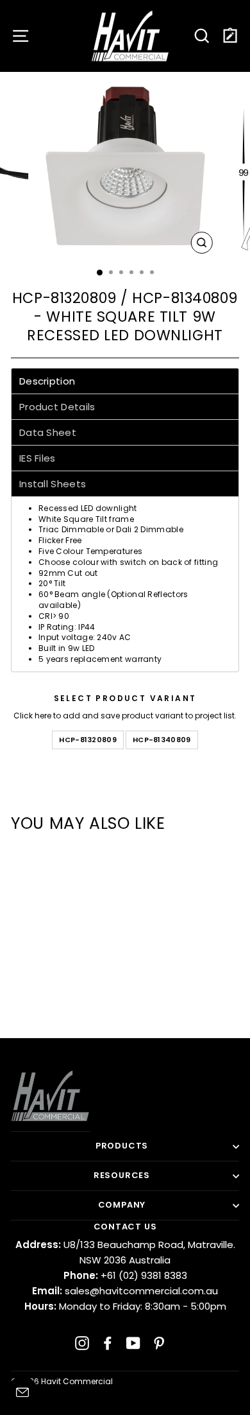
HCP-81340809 (162, 739)
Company (122, 1205)
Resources (122, 1175)
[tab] (125, 381)
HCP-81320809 (88, 739)
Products (122, 1146)
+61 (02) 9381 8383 (125, 1275)
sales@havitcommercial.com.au (125, 1291)
